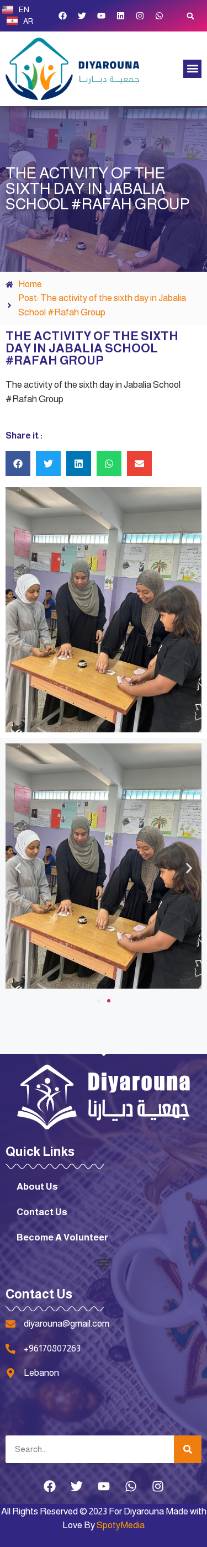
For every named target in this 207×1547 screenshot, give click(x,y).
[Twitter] (81, 16)
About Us (37, 1186)
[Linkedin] (120, 16)
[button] (191, 16)
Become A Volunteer (62, 1237)
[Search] (187, 1449)
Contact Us (42, 1212)
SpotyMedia (121, 1525)
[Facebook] (62, 16)
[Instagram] (139, 16)
